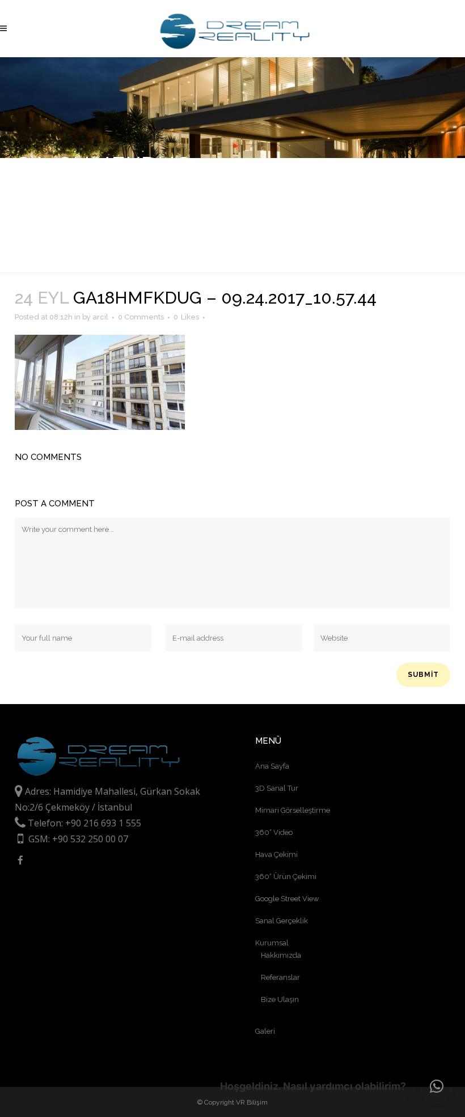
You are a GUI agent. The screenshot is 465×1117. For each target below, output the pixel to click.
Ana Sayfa (272, 766)
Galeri (265, 1031)
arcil (100, 317)
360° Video (274, 832)
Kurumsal (272, 943)
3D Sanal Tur (276, 788)
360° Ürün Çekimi (285, 876)
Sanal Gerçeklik (281, 920)
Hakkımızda (281, 955)
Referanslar (280, 977)
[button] (437, 1086)
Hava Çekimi (276, 854)
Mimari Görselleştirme (292, 810)
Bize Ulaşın (280, 999)
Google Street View (287, 898)
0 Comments (141, 317)
